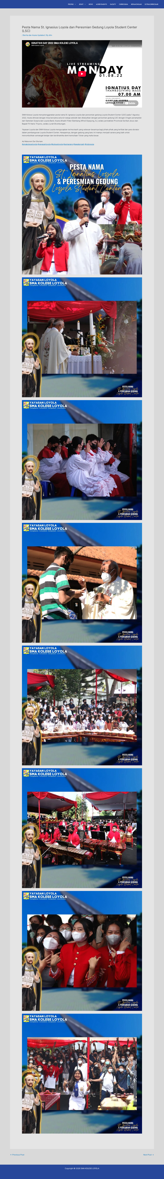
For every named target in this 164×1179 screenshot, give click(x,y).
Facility (113, 4)
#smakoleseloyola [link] (29, 144)
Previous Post (17, 1155)
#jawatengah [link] (78, 144)
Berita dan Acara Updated (34, 35)
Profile (71, 4)
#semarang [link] (68, 144)
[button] (75, 4)
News (91, 4)
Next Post (148, 1155)
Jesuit (81, 4)
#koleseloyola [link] (57, 144)
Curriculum (123, 4)
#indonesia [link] (89, 144)
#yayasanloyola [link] (44, 144)
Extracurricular (151, 4)
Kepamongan (136, 4)
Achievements (101, 4)
